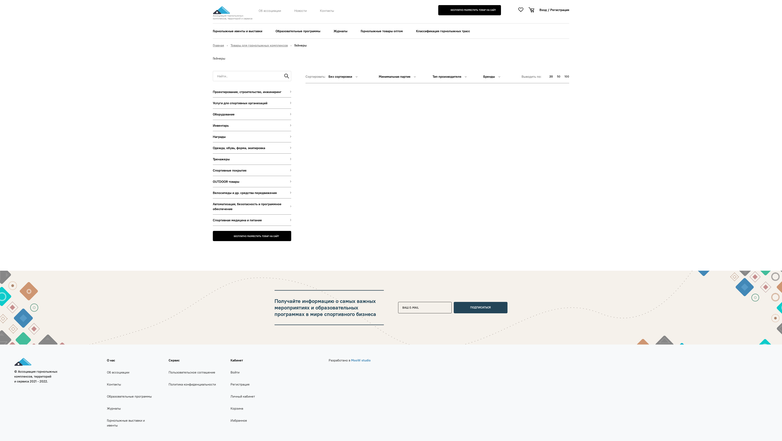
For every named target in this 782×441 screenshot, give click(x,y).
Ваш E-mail (408, 303)
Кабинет (237, 360)
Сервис (174, 360)
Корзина (237, 408)
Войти (235, 372)
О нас (111, 360)
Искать (286, 76)
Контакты (327, 11)
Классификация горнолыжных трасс (443, 31)
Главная (218, 45)
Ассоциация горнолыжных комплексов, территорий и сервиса (232, 17)
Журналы (340, 31)
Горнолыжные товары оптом (382, 31)
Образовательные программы (298, 31)
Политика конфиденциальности (192, 384)
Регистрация (559, 10)
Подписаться (480, 307)
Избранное (239, 420)
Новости (300, 11)
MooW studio (361, 360)
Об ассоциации (270, 11)
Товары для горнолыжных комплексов (259, 45)
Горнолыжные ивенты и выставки (237, 31)
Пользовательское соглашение (192, 372)
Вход (543, 10)
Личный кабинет (243, 396)
